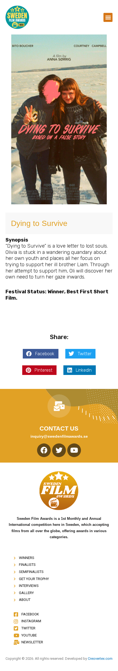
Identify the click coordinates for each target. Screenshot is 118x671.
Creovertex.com (100, 658)
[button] (108, 17)
